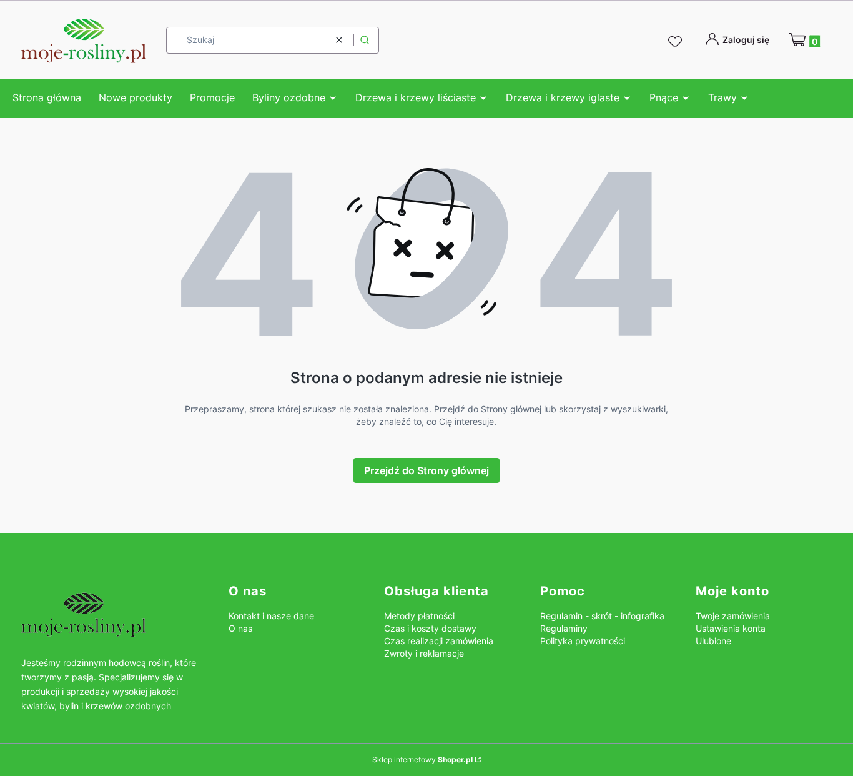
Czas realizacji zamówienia (438, 640)
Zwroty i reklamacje (424, 653)
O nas (240, 628)
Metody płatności (419, 615)
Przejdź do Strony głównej (426, 470)
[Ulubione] (677, 42)
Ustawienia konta (731, 628)
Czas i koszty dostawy (430, 628)
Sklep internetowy (422, 759)
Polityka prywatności (582, 640)
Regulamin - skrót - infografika (602, 615)
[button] (364, 40)
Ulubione (713, 640)
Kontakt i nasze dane (271, 615)
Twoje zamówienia (733, 615)
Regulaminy (564, 628)
